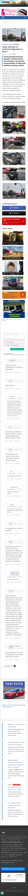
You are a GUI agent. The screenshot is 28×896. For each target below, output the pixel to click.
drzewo (17, 836)
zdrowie (3, 856)
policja (15, 844)
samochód (5, 852)
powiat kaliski (14, 846)
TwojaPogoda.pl (7, 707)
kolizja (12, 838)
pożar (11, 850)
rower (17, 850)
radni (14, 850)
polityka (21, 844)
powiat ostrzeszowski (20, 848)
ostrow (11, 54)
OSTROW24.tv (19, 875)
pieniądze (9, 844)
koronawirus (17, 838)
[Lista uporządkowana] (12, 339)
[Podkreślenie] (8, 339)
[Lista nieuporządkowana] (13, 339)
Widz (14, 398)
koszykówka (23, 837)
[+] (22, 339)
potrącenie (7, 846)
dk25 (14, 836)
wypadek (4, 320)
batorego (7, 319)
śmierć (12, 856)
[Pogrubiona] (5, 339)
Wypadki (16, 44)
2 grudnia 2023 (5, 54)
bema (11, 319)
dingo (14, 473)
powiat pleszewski (5, 850)
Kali (14, 489)
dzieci (21, 836)
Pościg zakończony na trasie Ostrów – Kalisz (14, 787)
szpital (25, 852)
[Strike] (10, 339)
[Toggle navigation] (3, 17)
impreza (2, 837)
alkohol (3, 836)
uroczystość (5, 854)
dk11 (12, 836)
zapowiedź (19, 855)
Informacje (5, 44)
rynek (20, 850)
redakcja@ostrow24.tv (8, 864)
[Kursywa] (6, 339)
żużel (15, 856)
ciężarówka (8, 836)
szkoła (21, 852)
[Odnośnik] (19, 339)
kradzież (3, 839)
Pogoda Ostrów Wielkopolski (11, 705)
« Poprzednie (7, 666)
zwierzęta (7, 856)
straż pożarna (14, 852)
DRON (14, 577)
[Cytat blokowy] (15, 339)
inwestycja (7, 837)
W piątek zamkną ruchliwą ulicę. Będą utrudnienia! (14, 805)
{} (20, 339)
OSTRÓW (11, 44)
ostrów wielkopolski (17, 319)
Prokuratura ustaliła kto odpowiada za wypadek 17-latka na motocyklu (16, 765)
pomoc (2, 846)
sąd (2, 854)
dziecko (24, 836)
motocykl (10, 839)
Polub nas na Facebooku (10, 879)
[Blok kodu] (17, 339)
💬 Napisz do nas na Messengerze (13, 869)
